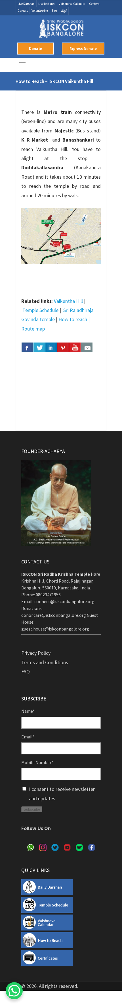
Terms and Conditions (44, 662)
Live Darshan (26, 4)
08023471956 (48, 594)
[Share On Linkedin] (51, 347)
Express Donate (83, 48)
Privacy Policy (36, 653)
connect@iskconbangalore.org (64, 601)
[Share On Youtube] (75, 347)
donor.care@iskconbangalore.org (53, 615)
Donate (35, 48)
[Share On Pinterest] (63, 347)
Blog (54, 11)
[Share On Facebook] (27, 347)
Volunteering (39, 11)
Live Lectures (46, 4)
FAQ (25, 671)
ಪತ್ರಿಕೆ (64, 11)
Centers (94, 4)
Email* (28, 737)
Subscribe (32, 809)
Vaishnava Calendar (72, 4)
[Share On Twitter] (39, 347)
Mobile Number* (37, 762)
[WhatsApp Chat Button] (14, 990)
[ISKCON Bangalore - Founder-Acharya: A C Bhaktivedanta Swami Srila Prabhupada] (61, 30)
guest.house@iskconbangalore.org (55, 629)
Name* (28, 711)
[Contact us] (86, 347)
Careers (23, 11)
